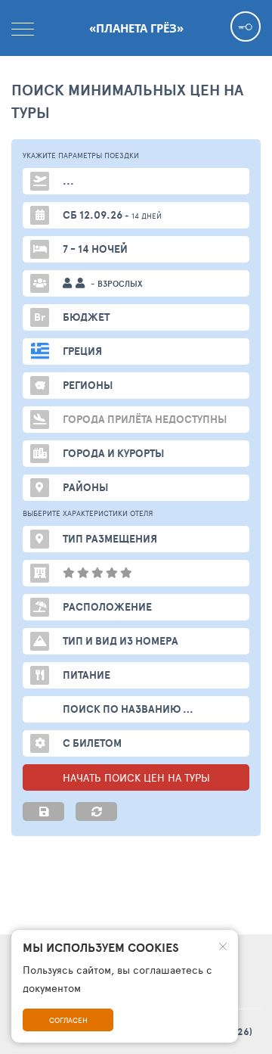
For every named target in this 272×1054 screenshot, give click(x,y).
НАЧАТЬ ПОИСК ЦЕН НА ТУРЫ (136, 777)
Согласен (68, 1020)
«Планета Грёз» (136, 28)
